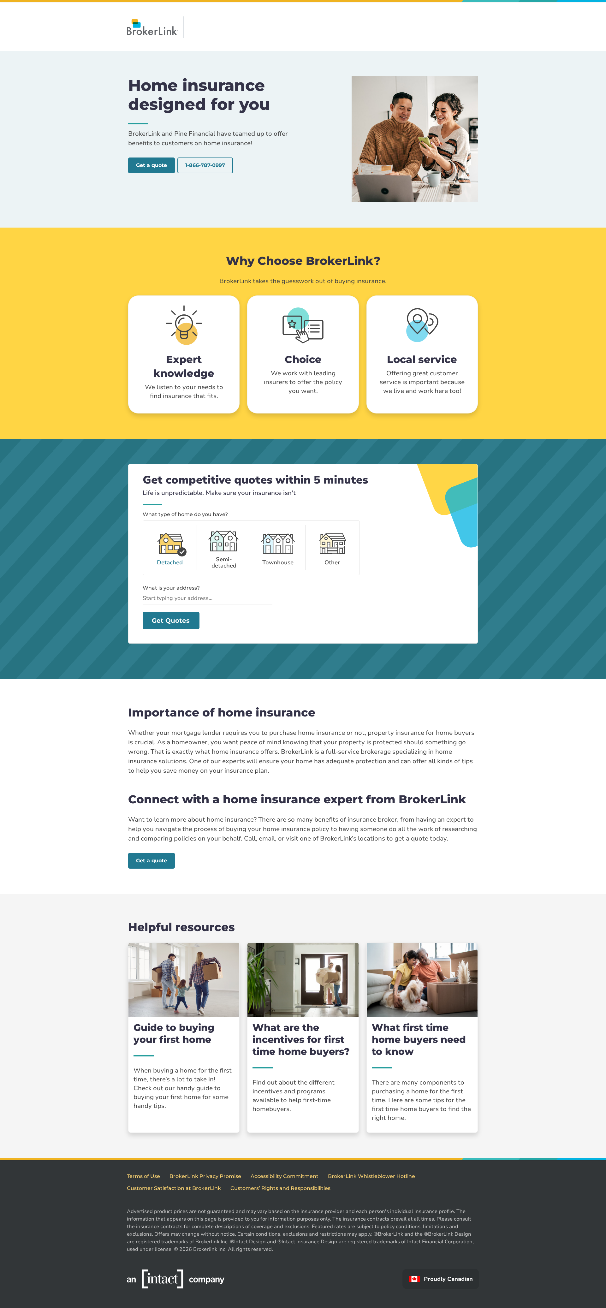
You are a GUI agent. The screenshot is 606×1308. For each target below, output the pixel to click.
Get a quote (151, 165)
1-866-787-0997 (205, 165)
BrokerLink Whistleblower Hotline (371, 1176)
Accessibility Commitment (284, 1176)
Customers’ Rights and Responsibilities (280, 1188)
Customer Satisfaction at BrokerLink (174, 1188)
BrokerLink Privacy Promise (205, 1176)
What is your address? (171, 588)
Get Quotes (171, 620)
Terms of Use (143, 1176)
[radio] (170, 547)
